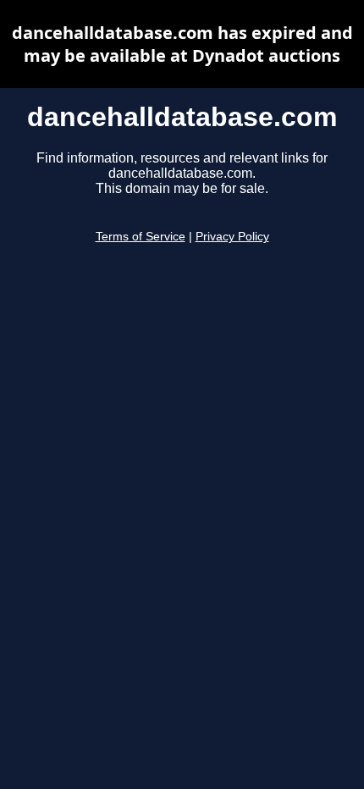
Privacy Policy (232, 236)
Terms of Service (140, 236)
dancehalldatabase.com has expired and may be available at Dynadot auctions (182, 44)
